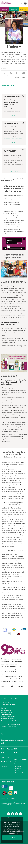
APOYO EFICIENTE (7, 782)
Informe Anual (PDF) (8, 798)
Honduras (17, 768)
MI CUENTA (23, 9)
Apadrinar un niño (7, 712)
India (3, 755)
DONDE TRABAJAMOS (9, 749)
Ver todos (14, 115)
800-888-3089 (5, 702)
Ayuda (3, 734)
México (16, 770)
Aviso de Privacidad (7, 718)
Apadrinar (14, 9)
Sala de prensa (6, 714)
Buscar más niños (7, 85)
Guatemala (17, 766)
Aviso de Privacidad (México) (10, 720)
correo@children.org (8, 704)
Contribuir (4, 9)
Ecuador (4, 766)
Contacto (4, 708)
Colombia (4, 764)
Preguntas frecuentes (8, 716)
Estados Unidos (19, 773)
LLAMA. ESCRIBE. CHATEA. (10, 698)
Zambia (16, 755)
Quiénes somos (6, 710)
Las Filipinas (5, 757)
